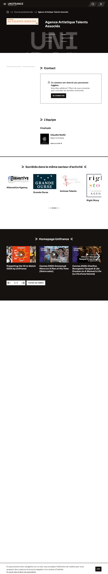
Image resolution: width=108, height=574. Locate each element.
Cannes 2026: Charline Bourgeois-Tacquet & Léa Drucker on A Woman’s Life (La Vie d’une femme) (86, 270)
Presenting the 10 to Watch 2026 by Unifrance (21, 267)
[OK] (98, 569)
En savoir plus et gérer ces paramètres (21, 572)
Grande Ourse (40, 192)
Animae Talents (68, 191)
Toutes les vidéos (36, 283)
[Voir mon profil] (101, 4)
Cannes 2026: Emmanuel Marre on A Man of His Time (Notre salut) (54, 269)
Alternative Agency (17, 187)
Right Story (93, 200)
